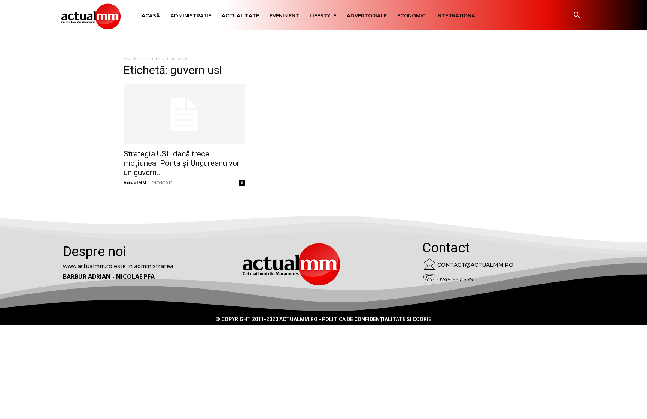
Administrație (190, 15)
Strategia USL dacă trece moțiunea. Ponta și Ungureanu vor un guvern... (182, 163)
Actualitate (240, 15)
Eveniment (284, 15)
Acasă (151, 15)
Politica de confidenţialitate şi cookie (376, 319)
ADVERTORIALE (367, 15)
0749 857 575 (455, 279)
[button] (577, 16)
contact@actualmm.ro (475, 264)
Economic (411, 15)
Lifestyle (323, 15)
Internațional (457, 15)
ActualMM (135, 182)
